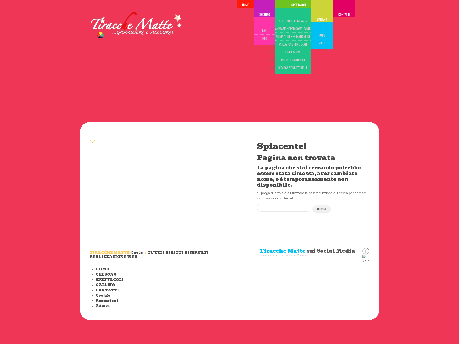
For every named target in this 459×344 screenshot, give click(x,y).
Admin (103, 306)
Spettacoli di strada (293, 20)
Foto (322, 35)
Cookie (103, 295)
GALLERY (322, 19)
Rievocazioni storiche (292, 67)
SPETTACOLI (110, 279)
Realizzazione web (113, 256)
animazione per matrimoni (293, 36)
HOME (102, 269)
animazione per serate (293, 44)
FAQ (264, 30)
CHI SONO (264, 14)
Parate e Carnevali (293, 59)
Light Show (292, 51)
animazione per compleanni (293, 28)
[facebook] (365, 251)
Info (264, 38)
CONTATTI (344, 14)
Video (322, 43)
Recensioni (107, 300)
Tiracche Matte (110, 252)
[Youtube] (365, 258)
